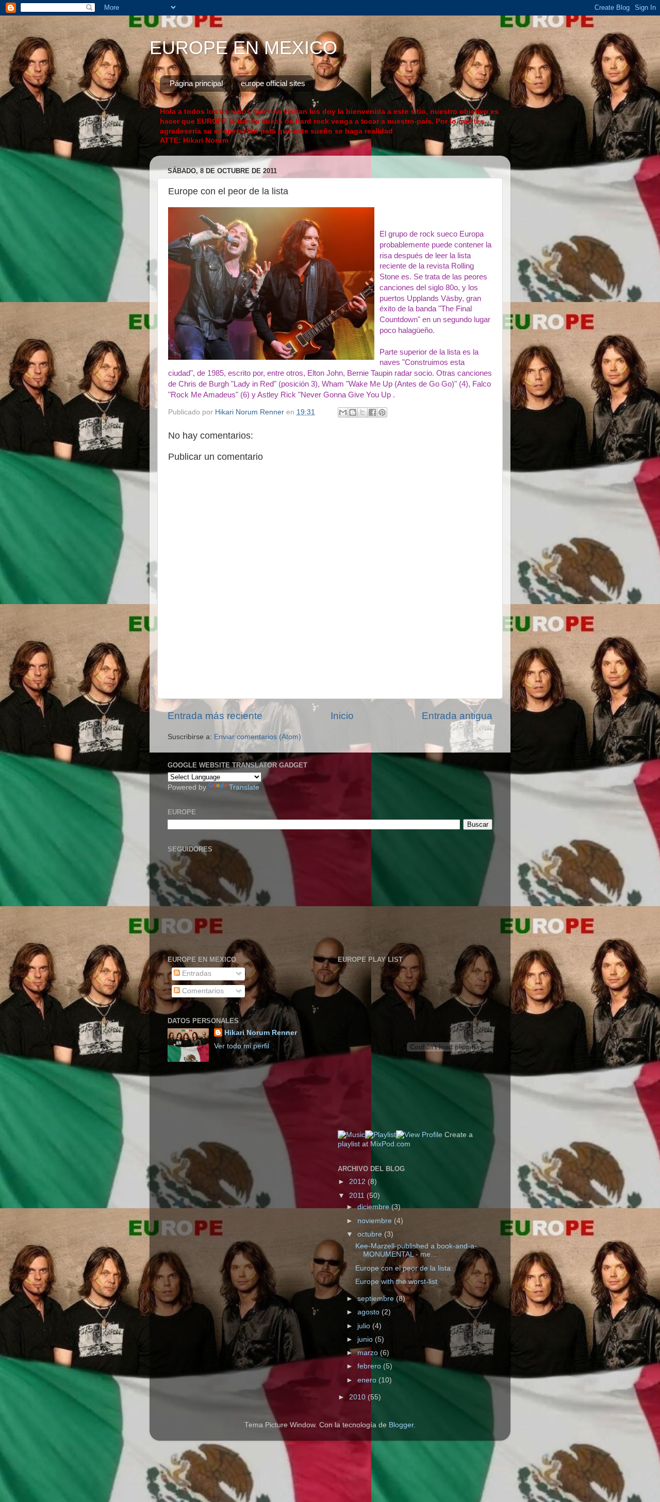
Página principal (196, 83)
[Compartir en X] (362, 412)
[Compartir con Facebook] (372, 412)
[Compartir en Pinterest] (382, 412)
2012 (358, 1182)
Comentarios (202, 991)
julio (364, 1326)
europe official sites (273, 83)
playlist (349, 1144)
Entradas (195, 973)
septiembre (376, 1299)
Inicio (342, 715)
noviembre (375, 1221)
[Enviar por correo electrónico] (343, 412)
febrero (370, 1366)
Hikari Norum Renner (260, 1033)
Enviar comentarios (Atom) (257, 737)
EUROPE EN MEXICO (243, 47)
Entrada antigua (457, 715)
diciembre (374, 1207)
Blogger (401, 1425)
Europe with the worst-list (396, 1282)
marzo (368, 1353)
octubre (370, 1234)
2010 (358, 1397)
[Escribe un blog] (353, 412)
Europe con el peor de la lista (403, 1268)
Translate (244, 787)
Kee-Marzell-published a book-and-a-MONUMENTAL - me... (416, 1250)
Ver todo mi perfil (241, 1046)
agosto (369, 1312)
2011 (358, 1195)
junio (366, 1339)
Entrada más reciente (215, 715)
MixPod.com (390, 1144)
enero (367, 1380)
